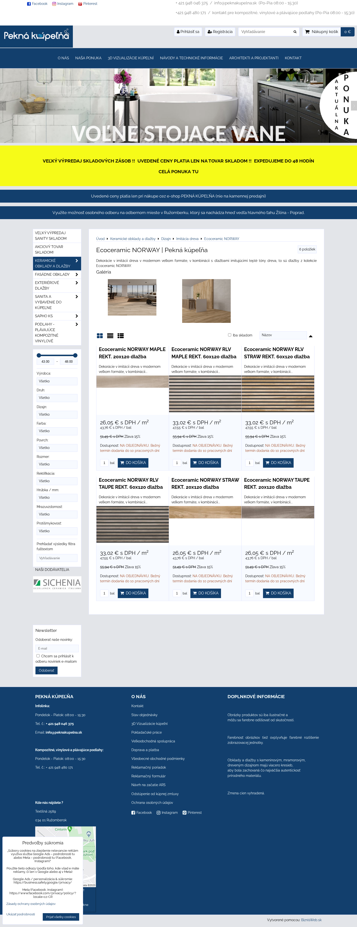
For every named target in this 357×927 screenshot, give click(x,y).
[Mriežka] (99, 337)
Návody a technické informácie (191, 58)
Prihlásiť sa (189, 31)
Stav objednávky (144, 715)
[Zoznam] (110, 337)
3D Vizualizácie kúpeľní (131, 58)
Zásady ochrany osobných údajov (31, 904)
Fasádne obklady (52, 274)
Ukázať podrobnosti (20, 914)
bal (112, 463)
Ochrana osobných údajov (152, 803)
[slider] (39, 355)
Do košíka (135, 462)
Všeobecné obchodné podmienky (158, 759)
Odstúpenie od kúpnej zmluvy (155, 794)
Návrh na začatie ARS (148, 785)
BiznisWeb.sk (311, 920)
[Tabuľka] (120, 337)
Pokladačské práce (146, 732)
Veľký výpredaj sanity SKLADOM (51, 236)
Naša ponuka (88, 58)
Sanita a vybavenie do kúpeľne (48, 302)
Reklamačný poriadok (148, 767)
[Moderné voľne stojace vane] (178, 142)
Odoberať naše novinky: (54, 640)
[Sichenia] (57, 591)
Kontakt (293, 58)
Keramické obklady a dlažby (52, 263)
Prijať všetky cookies (61, 917)
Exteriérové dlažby (47, 286)
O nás (63, 58)
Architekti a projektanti (254, 58)
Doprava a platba (145, 750)
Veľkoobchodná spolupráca (153, 741)
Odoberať (46, 670)
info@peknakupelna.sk (64, 732)
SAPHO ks (44, 316)
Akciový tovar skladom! (49, 250)
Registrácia (222, 31)
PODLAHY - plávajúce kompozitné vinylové (46, 332)
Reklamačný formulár (148, 776)
